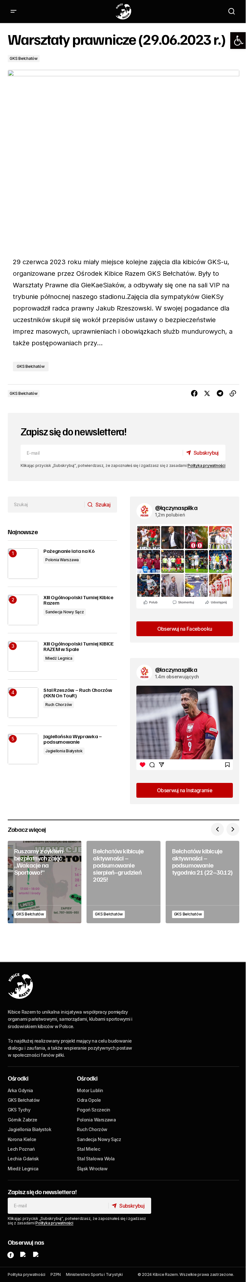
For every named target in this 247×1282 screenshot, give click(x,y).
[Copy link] (232, 393)
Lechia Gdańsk (23, 1158)
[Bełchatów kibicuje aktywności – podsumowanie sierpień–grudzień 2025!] (123, 882)
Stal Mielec (88, 1149)
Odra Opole (89, 1100)
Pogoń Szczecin (93, 1109)
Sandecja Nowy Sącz (64, 611)
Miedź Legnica (58, 658)
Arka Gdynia (20, 1090)
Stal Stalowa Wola (95, 1158)
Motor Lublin (90, 1090)
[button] (238, 40)
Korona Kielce (22, 1139)
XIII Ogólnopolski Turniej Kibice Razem (78, 600)
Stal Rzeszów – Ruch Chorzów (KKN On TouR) (77, 693)
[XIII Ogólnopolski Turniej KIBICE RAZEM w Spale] (23, 656)
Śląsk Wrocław (92, 1168)
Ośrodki (18, 1078)
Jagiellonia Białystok (64, 750)
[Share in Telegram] (220, 393)
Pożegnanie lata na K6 (68, 551)
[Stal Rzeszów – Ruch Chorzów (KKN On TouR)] (23, 702)
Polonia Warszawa (62, 559)
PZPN (55, 1274)
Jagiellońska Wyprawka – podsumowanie (72, 739)
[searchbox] (46, 504)
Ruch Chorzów (58, 704)
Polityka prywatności (206, 465)
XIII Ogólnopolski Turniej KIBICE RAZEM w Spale (78, 646)
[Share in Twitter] (207, 393)
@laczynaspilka (176, 669)
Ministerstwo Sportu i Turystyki (94, 1274)
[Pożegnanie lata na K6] (23, 563)
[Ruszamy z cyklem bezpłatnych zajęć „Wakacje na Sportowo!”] (44, 882)
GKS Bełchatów (24, 58)
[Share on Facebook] (194, 393)
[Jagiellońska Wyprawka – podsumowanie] (23, 749)
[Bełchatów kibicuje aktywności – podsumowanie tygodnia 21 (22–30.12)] (202, 882)
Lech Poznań (21, 1149)
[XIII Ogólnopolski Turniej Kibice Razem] (23, 610)
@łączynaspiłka (176, 507)
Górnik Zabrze (22, 1119)
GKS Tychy (19, 1109)
